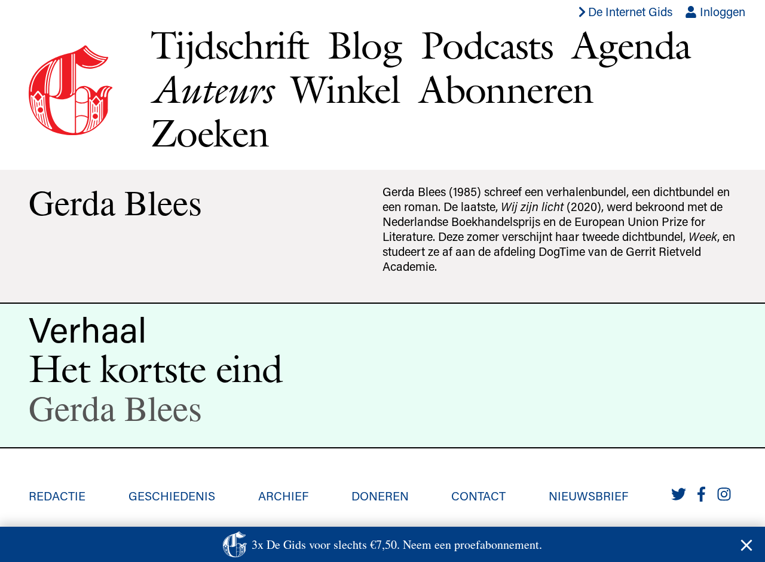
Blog (365, 44)
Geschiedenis (171, 495)
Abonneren (506, 89)
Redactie (57, 495)
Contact (478, 495)
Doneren (380, 495)
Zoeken (209, 132)
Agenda (631, 44)
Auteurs (211, 89)
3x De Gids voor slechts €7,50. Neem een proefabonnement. (397, 544)
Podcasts (487, 44)
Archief (283, 495)
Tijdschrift (229, 44)
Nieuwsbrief (588, 495)
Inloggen (721, 11)
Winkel (345, 89)
